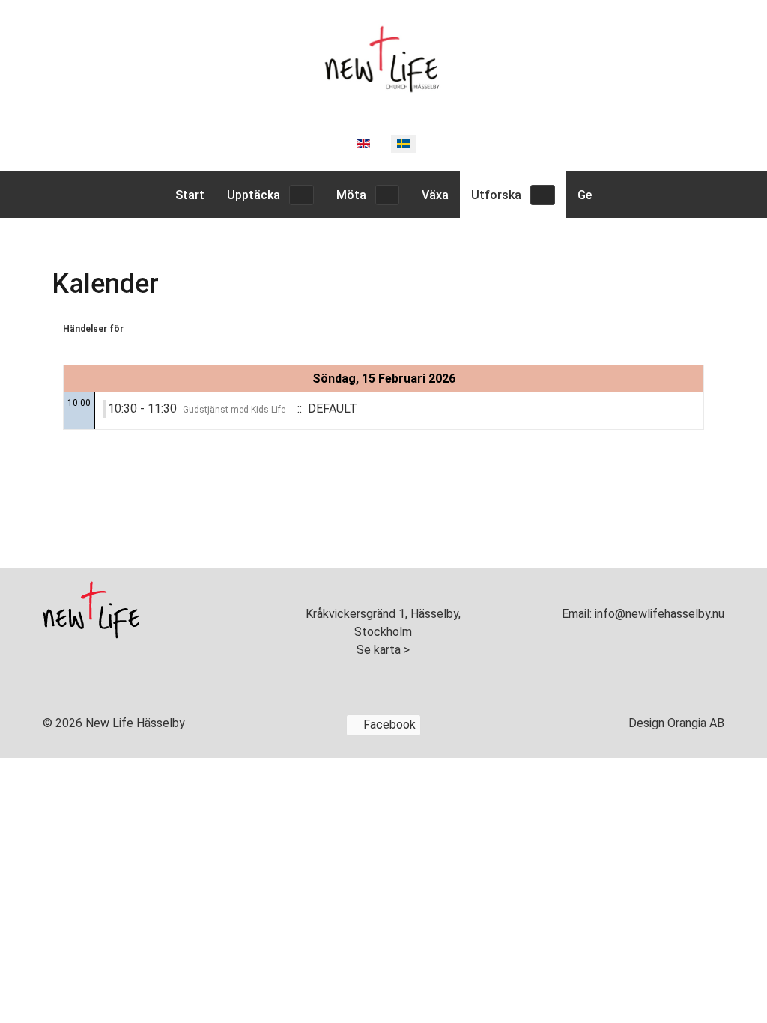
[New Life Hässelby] (383, 56)
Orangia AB (695, 723)
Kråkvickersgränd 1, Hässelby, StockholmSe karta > (383, 632)
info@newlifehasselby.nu (658, 614)
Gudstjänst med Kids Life (234, 409)
